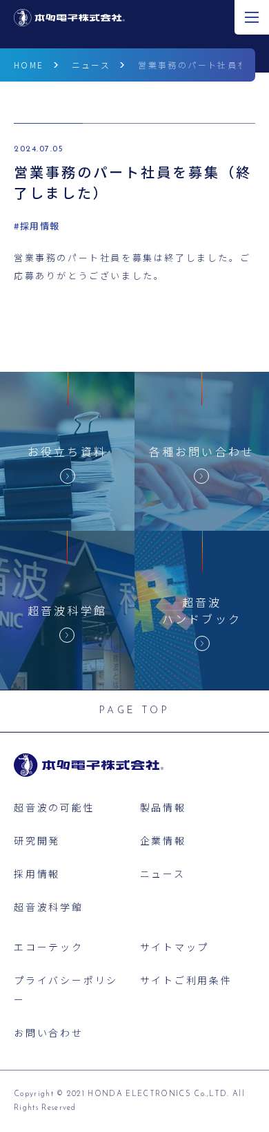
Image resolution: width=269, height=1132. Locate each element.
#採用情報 (37, 225)
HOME (29, 64)
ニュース (91, 64)
